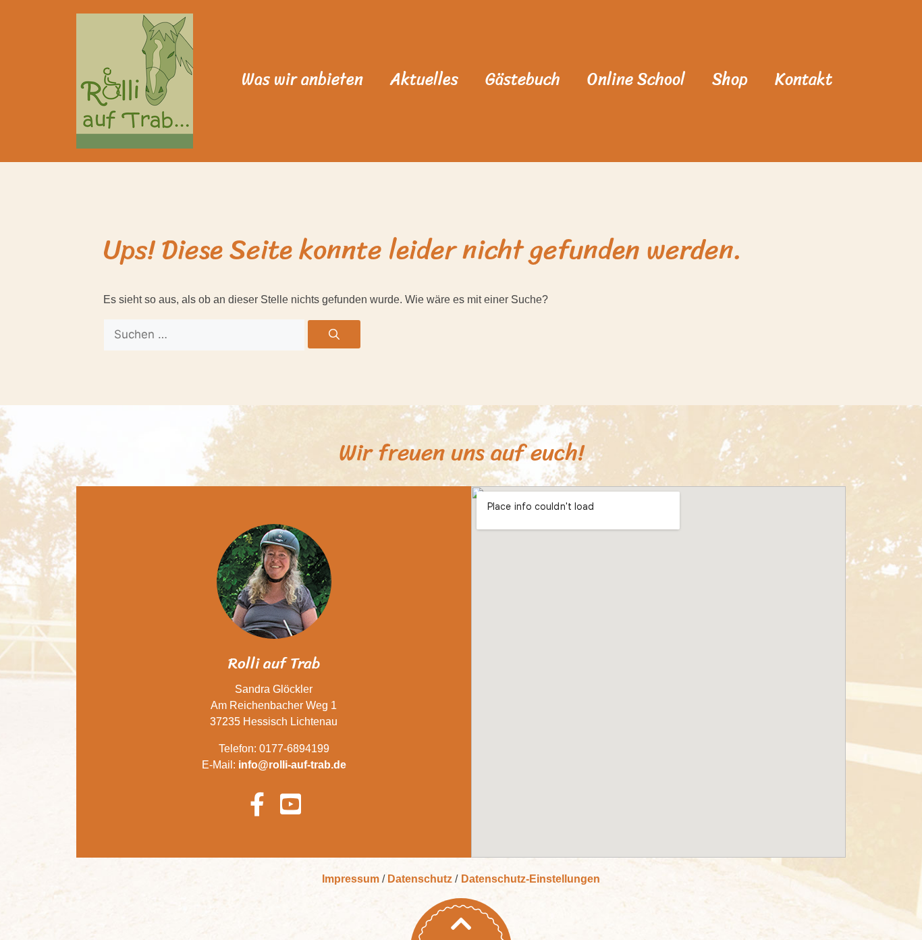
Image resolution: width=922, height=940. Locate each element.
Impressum (350, 879)
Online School (636, 79)
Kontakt (803, 79)
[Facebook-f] (257, 803)
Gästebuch (522, 79)
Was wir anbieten (302, 79)
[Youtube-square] (290, 803)
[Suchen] (334, 334)
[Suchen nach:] (205, 334)
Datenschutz (419, 879)
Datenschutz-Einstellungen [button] (530, 879)
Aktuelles (424, 79)
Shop (730, 79)
